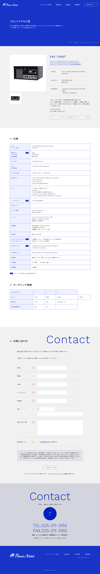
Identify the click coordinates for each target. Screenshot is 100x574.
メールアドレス (21, 392)
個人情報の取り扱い (45, 442)
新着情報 (87, 554)
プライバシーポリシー (57, 473)
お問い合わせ (90, 4)
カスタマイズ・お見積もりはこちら (68, 117)
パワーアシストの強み (52, 554)
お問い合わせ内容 (22, 422)
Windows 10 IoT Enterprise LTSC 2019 (59, 64)
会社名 (19, 368)
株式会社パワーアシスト (10, 4)
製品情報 (66, 554)
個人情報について (22, 442)
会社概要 (77, 554)
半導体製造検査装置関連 (75, 64)
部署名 (19, 376)
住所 (18, 409)
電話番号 (19, 401)
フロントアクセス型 (55, 61)
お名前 (19, 384)
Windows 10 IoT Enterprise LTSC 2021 (69, 61)
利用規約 (66, 473)
